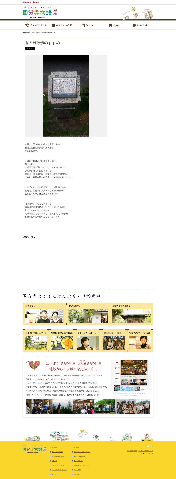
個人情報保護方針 (132, 451)
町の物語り (77, 447)
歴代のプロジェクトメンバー (82, 465)
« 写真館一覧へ (29, 237)
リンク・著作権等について (145, 451)
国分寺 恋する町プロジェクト (82, 452)
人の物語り (55, 447)
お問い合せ (77, 474)
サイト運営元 (77, 469)
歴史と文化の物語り (57, 452)
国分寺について (56, 474)
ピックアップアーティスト (59, 469)
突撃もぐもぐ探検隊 (79, 456)
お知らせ (54, 461)
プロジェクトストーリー (59, 465)
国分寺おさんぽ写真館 (58, 456)
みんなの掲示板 (78, 461)
